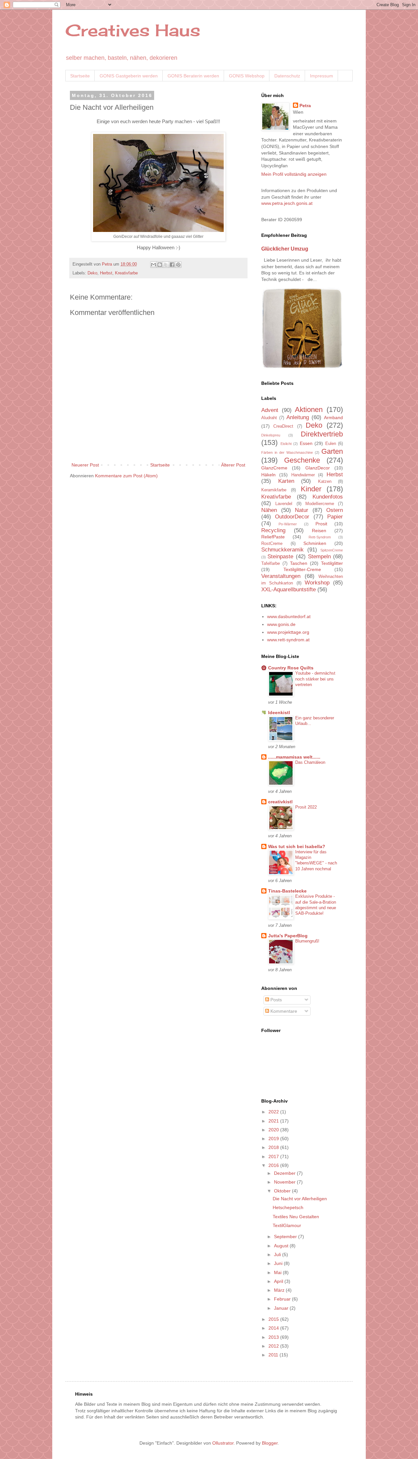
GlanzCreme (274, 467)
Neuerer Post (85, 464)
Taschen (298, 563)
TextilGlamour (287, 1225)
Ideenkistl (279, 712)
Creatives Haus (132, 30)
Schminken (314, 543)
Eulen (330, 443)
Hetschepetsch (288, 1207)
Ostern (334, 510)
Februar (283, 1299)
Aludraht (269, 418)
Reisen (319, 530)
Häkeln (268, 474)
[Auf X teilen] (166, 264)
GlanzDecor (317, 467)
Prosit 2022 (306, 807)
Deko (92, 273)
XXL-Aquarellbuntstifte (288, 589)
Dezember (285, 1173)
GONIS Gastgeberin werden (129, 75)
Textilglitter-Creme (302, 569)
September (286, 1236)
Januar (282, 1308)
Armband (333, 417)
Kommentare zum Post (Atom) (126, 475)
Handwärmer (303, 475)
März (280, 1290)
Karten (286, 481)
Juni (279, 1263)
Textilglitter (332, 563)
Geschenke (302, 460)
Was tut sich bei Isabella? (296, 846)
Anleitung (297, 417)
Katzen (324, 481)
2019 (274, 1138)
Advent (269, 410)
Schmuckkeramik (282, 550)
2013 (274, 1337)
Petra (305, 105)
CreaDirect (283, 426)
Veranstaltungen (280, 576)
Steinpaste (280, 556)
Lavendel (283, 503)
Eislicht (286, 444)
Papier (335, 517)
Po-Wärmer (288, 524)
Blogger (270, 1443)
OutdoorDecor (292, 517)
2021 (274, 1120)
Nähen (269, 510)
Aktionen (309, 409)
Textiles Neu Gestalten (296, 1216)
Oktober (283, 1190)
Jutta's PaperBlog (288, 935)
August (282, 1245)
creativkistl (280, 801)
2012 (274, 1346)
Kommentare (283, 1011)
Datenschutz (287, 75)
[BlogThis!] (159, 264)
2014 (274, 1328)
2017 (274, 1156)
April (279, 1281)
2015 (274, 1319)
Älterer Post (233, 464)
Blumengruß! (307, 941)
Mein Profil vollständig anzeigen (294, 174)
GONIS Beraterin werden (193, 75)
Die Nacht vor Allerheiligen (300, 1198)
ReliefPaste (273, 536)
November (285, 1182)
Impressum (321, 75)
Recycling (273, 530)
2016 (274, 1165)
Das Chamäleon (310, 762)
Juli (278, 1254)
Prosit (321, 523)
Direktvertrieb (322, 434)
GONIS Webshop (247, 75)
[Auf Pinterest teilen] (178, 264)
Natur (301, 510)
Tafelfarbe (270, 563)
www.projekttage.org (288, 632)
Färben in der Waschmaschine (287, 452)
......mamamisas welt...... (294, 757)
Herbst (106, 273)
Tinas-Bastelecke (287, 890)
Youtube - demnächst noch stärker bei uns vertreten (315, 679)
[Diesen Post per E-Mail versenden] (153, 264)
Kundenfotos (328, 497)
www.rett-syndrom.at (288, 639)
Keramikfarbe (273, 490)
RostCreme (271, 543)
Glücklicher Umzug (284, 249)
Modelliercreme (319, 503)
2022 (274, 1111)
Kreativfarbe (126, 273)
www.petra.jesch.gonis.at (287, 203)
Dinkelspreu (270, 435)
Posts (275, 999)
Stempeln (319, 556)
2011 (274, 1354)
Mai (278, 1272)
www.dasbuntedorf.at (289, 616)
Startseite (80, 75)
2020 (274, 1129)
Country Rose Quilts (291, 667)
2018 (274, 1147)
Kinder (311, 489)
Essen (306, 443)
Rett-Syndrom (320, 537)
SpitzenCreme (331, 550)
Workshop (317, 583)
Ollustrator (222, 1443)
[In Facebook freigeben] (172, 264)
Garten (332, 451)
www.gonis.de (281, 624)
